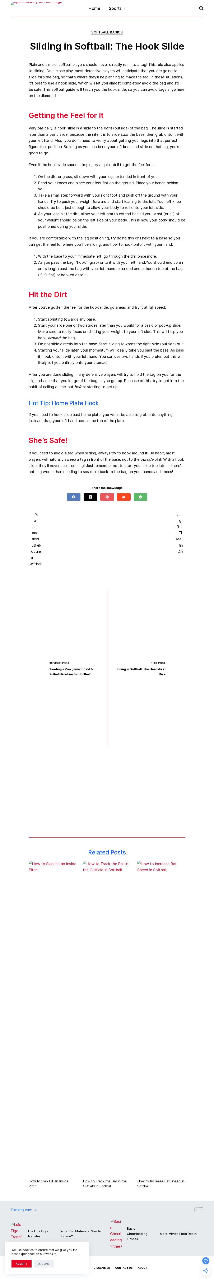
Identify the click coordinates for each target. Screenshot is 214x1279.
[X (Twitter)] (90, 497)
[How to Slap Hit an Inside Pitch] (53, 1017)
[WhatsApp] (140, 497)
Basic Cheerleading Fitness (137, 1234)
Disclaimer (102, 1267)
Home (94, 8)
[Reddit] (124, 497)
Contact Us (123, 1267)
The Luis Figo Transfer (37, 1233)
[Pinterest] (107, 497)
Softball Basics (107, 32)
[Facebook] (73, 497)
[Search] (201, 8)
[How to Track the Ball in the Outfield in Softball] (107, 1017)
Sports (115, 8)
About (142, 1267)
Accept (21, 1263)
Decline (44, 1263)
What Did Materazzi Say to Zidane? (80, 1233)
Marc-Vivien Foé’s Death (178, 1234)
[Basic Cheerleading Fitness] (116, 1233)
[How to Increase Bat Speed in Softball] (161, 1017)
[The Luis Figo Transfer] (17, 1233)
